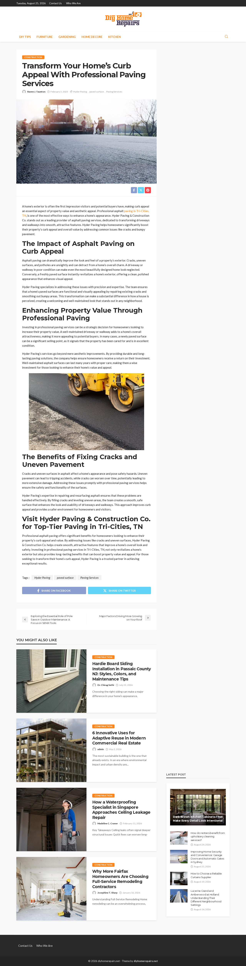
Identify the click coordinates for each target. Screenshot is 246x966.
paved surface (96, 91)
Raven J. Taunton (36, 91)
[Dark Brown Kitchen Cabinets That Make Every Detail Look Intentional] (198, 807)
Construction (33, 57)
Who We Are (73, 3)
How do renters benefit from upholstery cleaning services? (208, 836)
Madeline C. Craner (107, 823)
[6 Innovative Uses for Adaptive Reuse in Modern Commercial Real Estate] (51, 750)
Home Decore (91, 36)
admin (100, 749)
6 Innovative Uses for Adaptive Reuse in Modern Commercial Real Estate (119, 737)
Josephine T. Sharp (107, 892)
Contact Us (55, 3)
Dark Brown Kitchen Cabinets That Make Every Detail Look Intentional (198, 818)
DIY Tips (25, 36)
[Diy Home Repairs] (123, 19)
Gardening (67, 36)
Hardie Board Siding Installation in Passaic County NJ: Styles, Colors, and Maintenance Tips (121, 671)
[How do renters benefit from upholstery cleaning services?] (179, 838)
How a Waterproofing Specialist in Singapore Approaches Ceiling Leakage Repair (121, 810)
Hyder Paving (80, 91)
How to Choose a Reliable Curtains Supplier (206, 875)
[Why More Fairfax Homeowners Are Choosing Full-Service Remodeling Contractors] (51, 888)
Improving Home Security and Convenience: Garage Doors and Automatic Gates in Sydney (207, 857)
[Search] (226, 37)
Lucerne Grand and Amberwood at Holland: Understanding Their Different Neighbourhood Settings (206, 897)
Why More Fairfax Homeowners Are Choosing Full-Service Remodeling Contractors (120, 879)
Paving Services (114, 91)
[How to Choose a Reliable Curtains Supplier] (179, 878)
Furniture (45, 36)
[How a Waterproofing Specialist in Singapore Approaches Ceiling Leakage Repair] (51, 819)
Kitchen (114, 36)
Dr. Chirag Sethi (105, 685)
